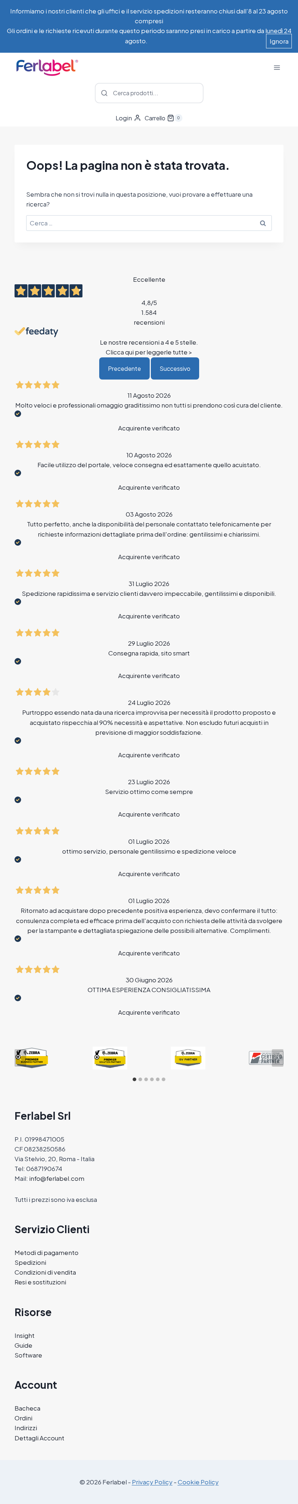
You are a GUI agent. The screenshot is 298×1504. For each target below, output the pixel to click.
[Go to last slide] (20, 1058)
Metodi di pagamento (46, 1252)
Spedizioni (30, 1262)
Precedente (124, 368)
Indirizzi (26, 1428)
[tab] (134, 1079)
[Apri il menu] (276, 67)
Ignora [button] (279, 41)
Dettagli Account (39, 1438)
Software (28, 1355)
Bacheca (27, 1408)
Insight (25, 1335)
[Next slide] (277, 1058)
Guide (23, 1345)
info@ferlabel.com (56, 1178)
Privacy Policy (152, 1482)
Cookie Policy (198, 1482)
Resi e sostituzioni (40, 1282)
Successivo (175, 368)
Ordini (23, 1418)
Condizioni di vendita (45, 1272)
